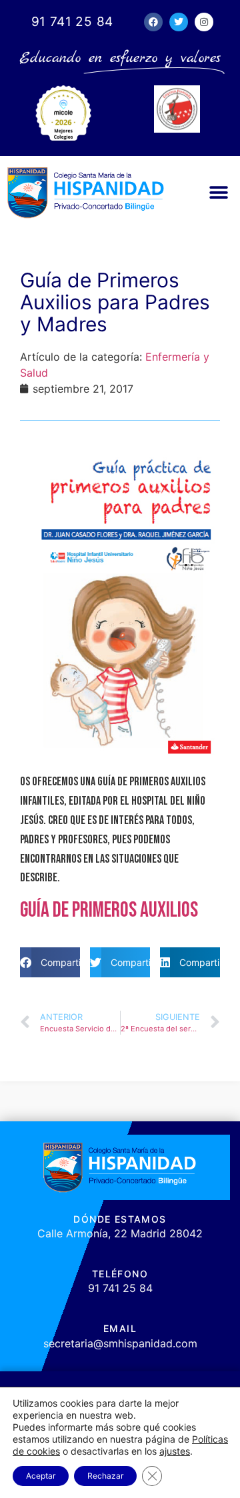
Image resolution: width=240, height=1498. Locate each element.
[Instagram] (204, 22)
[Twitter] (178, 22)
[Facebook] (153, 22)
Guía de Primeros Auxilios (109, 910)
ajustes (174, 1451)
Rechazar (105, 1476)
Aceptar (40, 1476)
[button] (218, 192)
